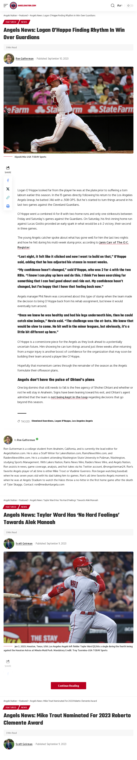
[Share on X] (8, 189)
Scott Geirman (24, 543)
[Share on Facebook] (8, 180)
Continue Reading (68, 685)
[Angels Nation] (23, 5)
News (24, 22)
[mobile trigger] (7, 5)
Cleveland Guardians (42, 421)
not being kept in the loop (69, 397)
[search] (112, 6)
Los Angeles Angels (82, 421)
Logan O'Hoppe (63, 421)
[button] (8, 197)
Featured (11, 22)
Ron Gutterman (25, 58)
